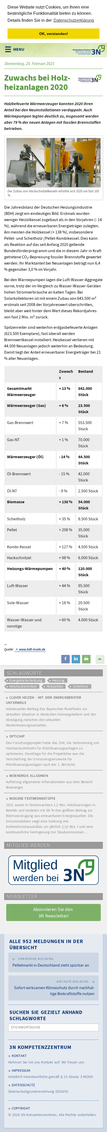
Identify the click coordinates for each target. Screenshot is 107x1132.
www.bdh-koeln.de (32, 649)
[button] (65, 659)
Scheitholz (81, 686)
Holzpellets (54, 686)
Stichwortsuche (26, 1027)
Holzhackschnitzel (23, 686)
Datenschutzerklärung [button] (74, 20)
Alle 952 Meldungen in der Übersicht (46, 944)
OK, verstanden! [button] (53, 34)
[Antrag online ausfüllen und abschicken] (53, 870)
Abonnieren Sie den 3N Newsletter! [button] (53, 912)
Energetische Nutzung (25, 680)
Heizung (58, 680)
